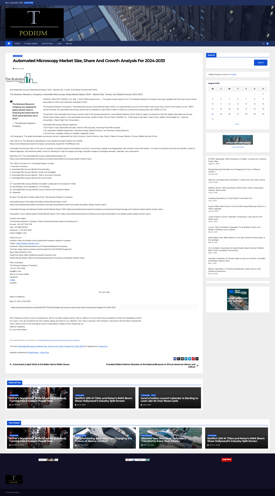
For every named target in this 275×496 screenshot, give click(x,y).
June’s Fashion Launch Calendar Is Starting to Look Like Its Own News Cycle (169, 399)
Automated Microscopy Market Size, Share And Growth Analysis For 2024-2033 (58, 340)
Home (17, 44)
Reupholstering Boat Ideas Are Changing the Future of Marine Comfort (103, 440)
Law (59, 44)
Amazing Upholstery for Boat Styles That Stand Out (230, 198)
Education (47, 44)
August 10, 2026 (17, 445)
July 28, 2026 (82, 445)
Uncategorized (81, 435)
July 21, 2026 (214, 445)
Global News (31, 44)
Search (211, 55)
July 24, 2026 (148, 445)
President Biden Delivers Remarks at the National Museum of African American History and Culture (150, 365)
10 (213, 104)
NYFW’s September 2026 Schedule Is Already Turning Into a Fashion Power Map (37, 399)
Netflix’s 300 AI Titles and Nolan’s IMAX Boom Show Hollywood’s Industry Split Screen (103, 399)
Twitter (12, 280)
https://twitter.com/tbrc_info (27, 243)
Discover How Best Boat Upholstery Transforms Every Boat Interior (237, 180)
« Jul (237, 124)
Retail (69, 44)
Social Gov (103, 346)
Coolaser (233, 74)
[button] (263, 44)
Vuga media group (238, 147)
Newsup (14, 492)
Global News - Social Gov (38, 352)
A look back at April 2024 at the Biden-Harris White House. (41, 364)
